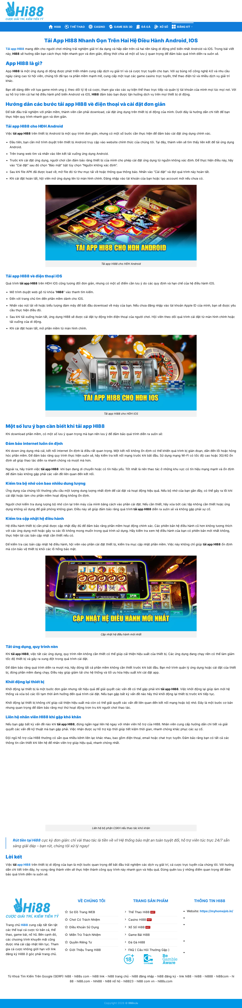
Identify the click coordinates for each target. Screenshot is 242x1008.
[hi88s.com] (24, 11)
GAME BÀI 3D (123, 26)
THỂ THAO (77, 26)
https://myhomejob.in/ (216, 911)
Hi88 (57, 26)
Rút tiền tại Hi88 (27, 840)
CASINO (99, 26)
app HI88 (24, 864)
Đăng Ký (183, 26)
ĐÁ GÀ (145, 26)
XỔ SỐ (164, 26)
